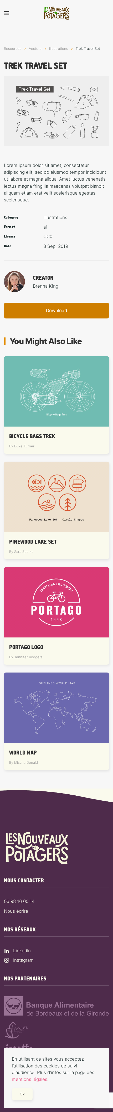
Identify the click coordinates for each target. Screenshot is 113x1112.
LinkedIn (22, 950)
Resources (12, 48)
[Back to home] (56, 13)
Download (56, 310)
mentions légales (29, 1079)
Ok (22, 1094)
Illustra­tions (58, 48)
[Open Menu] (6, 13)
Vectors (35, 48)
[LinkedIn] (6, 950)
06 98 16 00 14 (19, 901)
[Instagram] (6, 960)
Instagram (23, 960)
